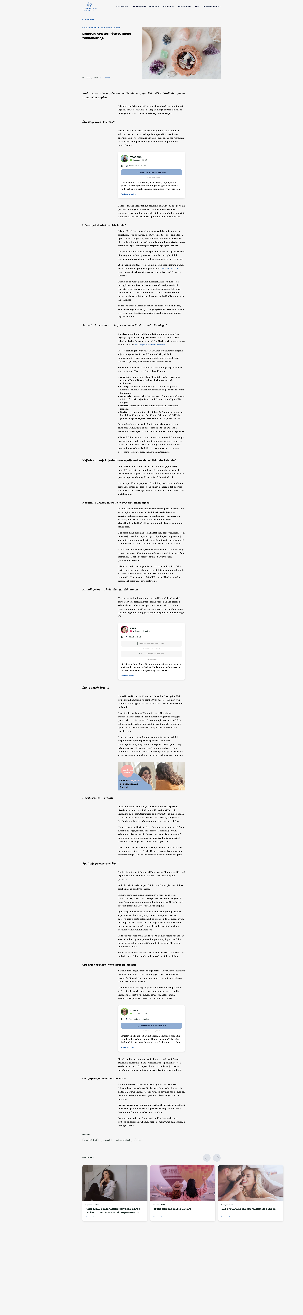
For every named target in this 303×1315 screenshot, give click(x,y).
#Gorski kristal (90, 1140)
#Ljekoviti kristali (123, 1140)
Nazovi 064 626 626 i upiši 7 (153, 172)
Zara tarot (105, 78)
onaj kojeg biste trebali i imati (150, 344)
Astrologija (168, 6)
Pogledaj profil (127, 194)
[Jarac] (122, 1019)
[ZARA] (89, 6)
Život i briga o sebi (110, 28)
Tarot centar (121, 6)
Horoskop (154, 6)
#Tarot (139, 1140)
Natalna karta (184, 6)
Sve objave (89, 19)
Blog (197, 6)
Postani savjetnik (212, 6)
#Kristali (106, 1140)
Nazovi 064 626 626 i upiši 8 (153, 1026)
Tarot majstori (138, 6)
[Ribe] (122, 637)
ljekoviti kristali (170, 268)
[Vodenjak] (122, 166)
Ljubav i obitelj (90, 28)
